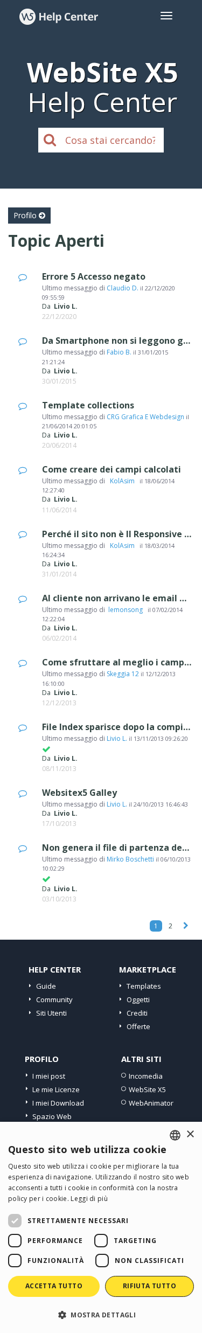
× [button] (190, 1134)
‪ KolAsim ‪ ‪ (122, 480)
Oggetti (138, 999)
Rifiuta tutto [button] (149, 1285)
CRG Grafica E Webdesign (145, 416)
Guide (46, 986)
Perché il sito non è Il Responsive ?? (117, 534)
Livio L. (117, 738)
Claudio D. (122, 288)
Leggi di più (89, 1198)
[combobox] (175, 1135)
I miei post (48, 1076)
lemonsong (126, 609)
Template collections (88, 405)
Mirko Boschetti (130, 859)
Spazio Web (52, 1116)
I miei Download (58, 1103)
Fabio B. (119, 352)
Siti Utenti (51, 1013)
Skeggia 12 (123, 673)
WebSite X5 (147, 1089)
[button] (101, 1314)
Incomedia (146, 1076)
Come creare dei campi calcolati (111, 469)
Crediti (137, 1013)
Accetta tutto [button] (53, 1285)
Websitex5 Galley (79, 793)
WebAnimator (151, 1103)
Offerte (138, 1026)
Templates (144, 986)
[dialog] (101, 1227)
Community (54, 999)
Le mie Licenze (56, 1089)
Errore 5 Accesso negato (93, 276)
